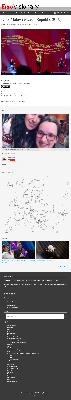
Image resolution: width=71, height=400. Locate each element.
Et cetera (9, 335)
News (4, 13)
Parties (11, 357)
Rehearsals (12, 361)
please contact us (23, 93)
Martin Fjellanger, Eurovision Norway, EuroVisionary (30, 89)
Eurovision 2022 (32, 13)
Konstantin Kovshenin (40, 395)
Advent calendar (11, 325)
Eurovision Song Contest (14, 338)
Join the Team (11, 304)
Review (9, 376)
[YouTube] (61, 13)
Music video (10, 364)
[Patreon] (67, 13)
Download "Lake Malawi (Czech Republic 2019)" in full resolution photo (20, 96)
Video (8, 379)
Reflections (10, 372)
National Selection (12, 366)
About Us (40, 13)
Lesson (9, 351)
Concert (9, 331)
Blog (8, 329)
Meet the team (11, 305)
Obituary (9, 370)
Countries (23, 13)
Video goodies (13, 363)
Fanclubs (9, 344)
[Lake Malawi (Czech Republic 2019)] (35, 74)
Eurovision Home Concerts (14, 337)
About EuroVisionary (12, 307)
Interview (9, 348)
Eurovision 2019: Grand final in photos (15, 101)
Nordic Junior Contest (13, 368)
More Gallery (63, 266)
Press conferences (14, 359)
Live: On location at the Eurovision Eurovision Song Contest (23, 353)
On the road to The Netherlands (17, 342)
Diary (10, 355)
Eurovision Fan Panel (13, 13)
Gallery (9, 346)
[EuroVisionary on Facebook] (55, 13)
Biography (10, 327)
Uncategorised (11, 377)
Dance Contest (11, 333)
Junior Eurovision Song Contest (15, 350)
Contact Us (10, 302)
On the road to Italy (14, 340)
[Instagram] (64, 13)
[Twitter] (58, 13)
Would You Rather (12, 381)
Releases (9, 374)
